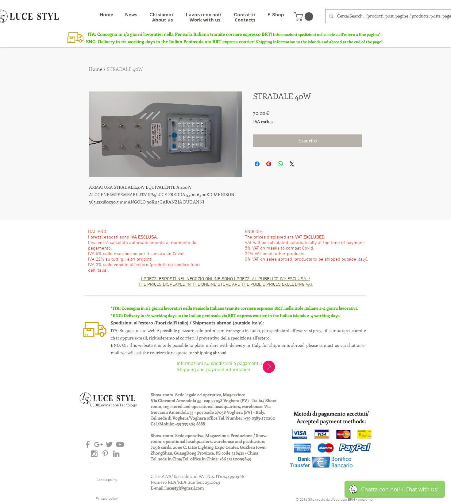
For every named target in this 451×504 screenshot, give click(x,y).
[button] (304, 16)
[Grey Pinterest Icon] (105, 453)
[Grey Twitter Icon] (109, 444)
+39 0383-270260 (260, 418)
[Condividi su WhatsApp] (280, 164)
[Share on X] (292, 164)
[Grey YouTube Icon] (120, 444)
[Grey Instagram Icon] (94, 453)
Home (95, 69)
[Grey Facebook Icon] (87, 444)
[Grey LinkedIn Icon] (116, 453)
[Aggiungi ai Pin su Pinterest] (268, 164)
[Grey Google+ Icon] (98, 444)
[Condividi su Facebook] (257, 164)
